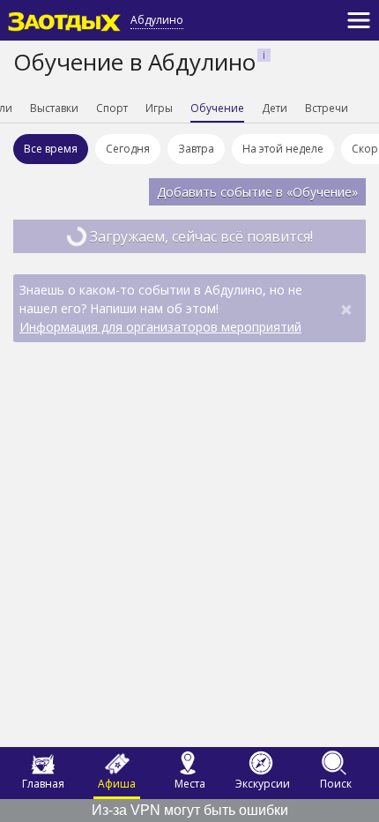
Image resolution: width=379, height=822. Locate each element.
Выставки (54, 108)
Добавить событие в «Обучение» (257, 191)
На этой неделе (282, 148)
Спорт (112, 108)
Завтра (196, 148)
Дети (274, 108)
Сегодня (128, 148)
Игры (159, 108)
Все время (51, 148)
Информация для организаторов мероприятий (160, 326)
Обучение (217, 108)
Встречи (326, 108)
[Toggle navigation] (359, 20)
